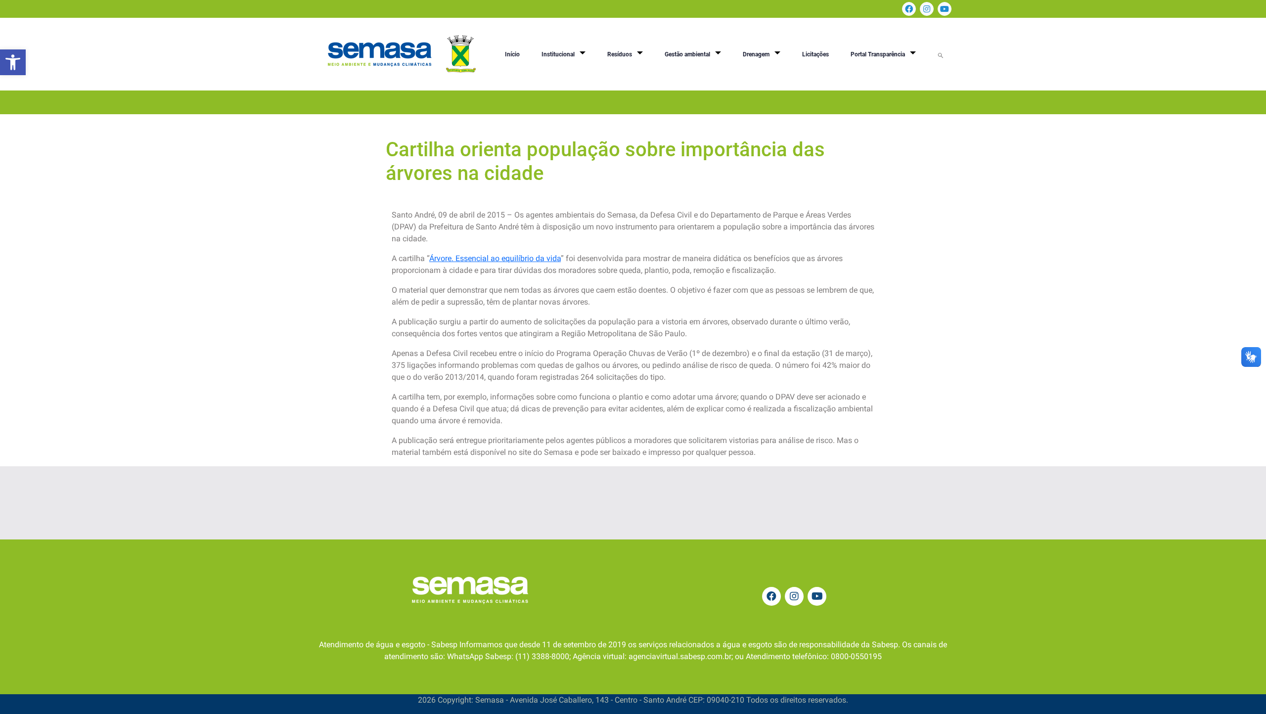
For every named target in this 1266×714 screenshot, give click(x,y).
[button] (13, 62)
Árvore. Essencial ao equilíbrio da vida (495, 258)
